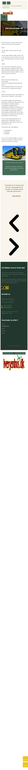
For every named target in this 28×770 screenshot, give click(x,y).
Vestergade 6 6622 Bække (16, 5)
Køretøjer (3, 330)
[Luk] (14, 353)
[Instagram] (7, 287)
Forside (3, 323)
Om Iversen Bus (5, 326)
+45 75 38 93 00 (5, 5)
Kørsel (2, 328)
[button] (14, 223)
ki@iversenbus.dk (6, 7)
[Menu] (4, 17)
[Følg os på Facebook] (4, 3)
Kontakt (3, 333)
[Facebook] (3, 287)
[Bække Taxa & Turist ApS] (7, 16)
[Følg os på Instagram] (8, 3)
